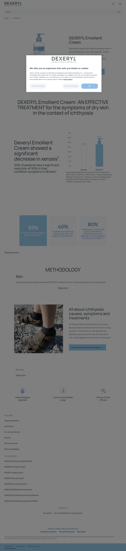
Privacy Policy (67, 79)
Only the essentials (71, 86)
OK (90, 86)
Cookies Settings (38, 86)
